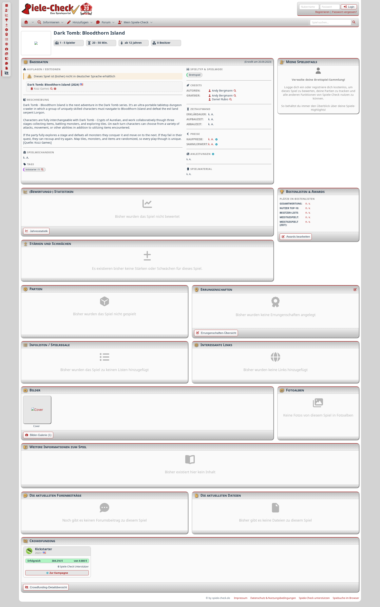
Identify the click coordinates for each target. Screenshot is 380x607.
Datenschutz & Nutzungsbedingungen (273, 598)
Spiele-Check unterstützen (314, 598)
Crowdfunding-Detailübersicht (48, 587)
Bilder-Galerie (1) (40, 435)
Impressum (240, 598)
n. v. (308, 203)
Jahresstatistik (39, 231)
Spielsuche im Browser (346, 598)
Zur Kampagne (58, 573)
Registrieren (322, 12)
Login (351, 6)
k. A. (211, 139)
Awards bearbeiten (298, 236)
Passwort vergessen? (344, 12)
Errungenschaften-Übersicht (218, 332)
